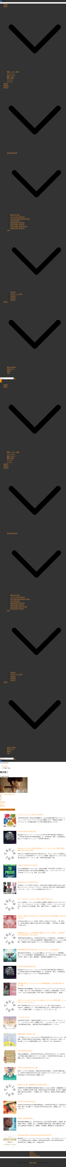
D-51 (1, 804)
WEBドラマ (10, 369)
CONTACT (32, 1154)
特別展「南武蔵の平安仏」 (26, 1118)
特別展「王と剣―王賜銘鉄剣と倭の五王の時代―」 (33, 1084)
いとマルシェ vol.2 (23, 1017)
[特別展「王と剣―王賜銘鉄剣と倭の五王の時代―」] (9, 1096)
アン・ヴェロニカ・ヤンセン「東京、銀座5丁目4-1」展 (35, 899)
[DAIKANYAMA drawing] (9, 1063)
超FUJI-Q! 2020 (15, 215)
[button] (34, 70)
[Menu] (1, 380)
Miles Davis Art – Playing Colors (28, 882)
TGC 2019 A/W (15, 221)
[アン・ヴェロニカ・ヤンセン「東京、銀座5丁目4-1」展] (9, 911)
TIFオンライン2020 (16, 294)
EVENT (5, 84)
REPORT (6, 86)
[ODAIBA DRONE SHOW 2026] (9, 843)
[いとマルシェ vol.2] (9, 1029)
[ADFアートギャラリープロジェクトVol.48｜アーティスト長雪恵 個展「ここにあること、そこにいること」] (9, 1012)
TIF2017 (12, 300)
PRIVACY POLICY (34, 1156)
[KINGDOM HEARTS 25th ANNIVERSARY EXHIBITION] (9, 1147)
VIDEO (5, 302)
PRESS (9, 371)
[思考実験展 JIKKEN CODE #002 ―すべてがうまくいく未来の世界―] (9, 961)
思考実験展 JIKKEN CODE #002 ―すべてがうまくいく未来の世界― (38, 949)
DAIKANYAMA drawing (25, 1051)
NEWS (5, 6)
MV (1, 798)
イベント (9, 82)
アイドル (9, 80)
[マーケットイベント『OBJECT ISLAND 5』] (9, 826)
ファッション (11, 74)
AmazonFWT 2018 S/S (17, 228)
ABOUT (31, 1152)
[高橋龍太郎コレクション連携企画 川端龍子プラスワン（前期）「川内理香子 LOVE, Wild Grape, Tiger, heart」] (9, 945)
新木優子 (3, 802)
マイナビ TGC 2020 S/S (17, 217)
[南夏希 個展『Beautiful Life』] (9, 1046)
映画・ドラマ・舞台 (13, 72)
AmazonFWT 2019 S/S (17, 225)
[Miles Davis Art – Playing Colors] (9, 894)
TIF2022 (12, 292)
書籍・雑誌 (10, 78)
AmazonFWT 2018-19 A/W (18, 226)
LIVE (8, 230)
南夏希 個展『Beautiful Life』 (27, 1034)
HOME (5, 4)
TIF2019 (12, 296)
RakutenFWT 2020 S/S (17, 223)
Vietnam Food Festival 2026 (26, 1101)
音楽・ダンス (11, 76)
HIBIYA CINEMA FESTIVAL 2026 (28, 1068)
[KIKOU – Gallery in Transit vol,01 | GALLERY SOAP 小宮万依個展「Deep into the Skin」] (9, 928)
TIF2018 (12, 298)
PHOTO (5, 88)
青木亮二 (3, 806)
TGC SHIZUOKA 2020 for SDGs (20, 219)
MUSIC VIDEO (11, 367)
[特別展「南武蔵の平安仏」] (9, 1130)
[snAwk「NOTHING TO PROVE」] (9, 877)
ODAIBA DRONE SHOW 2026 (27, 831)
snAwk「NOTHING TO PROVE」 (28, 865)
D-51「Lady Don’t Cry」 (7, 794)
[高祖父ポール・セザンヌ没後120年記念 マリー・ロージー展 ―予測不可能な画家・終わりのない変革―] (9, 860)
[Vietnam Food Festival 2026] (9, 1113)
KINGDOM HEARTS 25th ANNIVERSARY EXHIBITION (34, 1135)
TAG (8, 373)
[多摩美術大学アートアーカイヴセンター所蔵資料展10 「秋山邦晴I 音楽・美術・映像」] (9, 995)
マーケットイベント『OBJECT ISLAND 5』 (31, 814)
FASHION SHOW (12, 153)
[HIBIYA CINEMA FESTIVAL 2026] (9, 1079)
